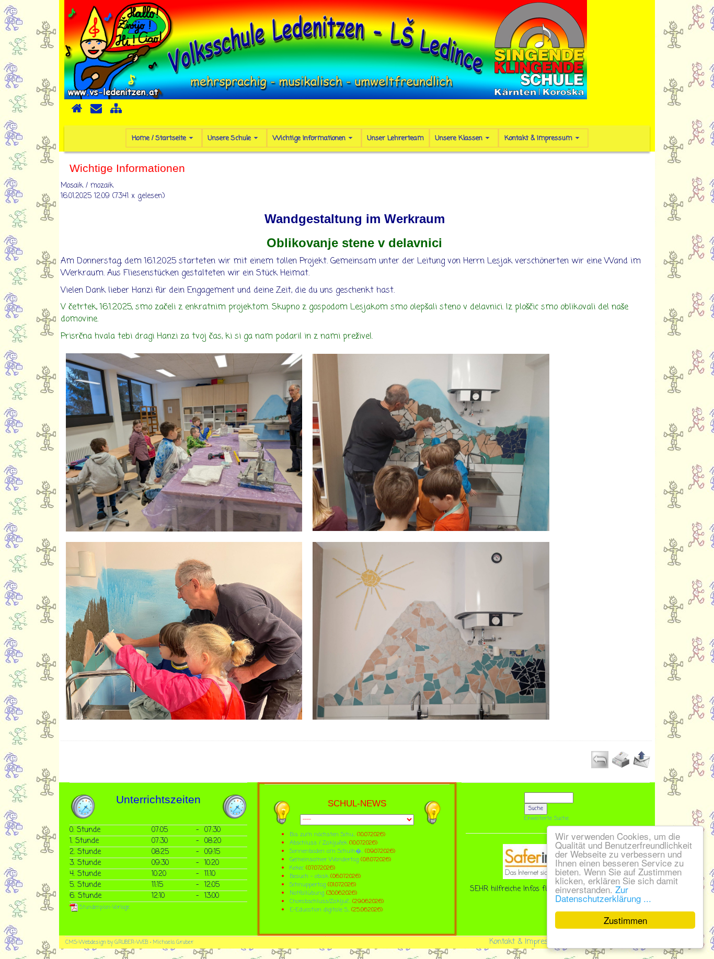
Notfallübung (307, 892)
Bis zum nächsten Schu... (322, 834)
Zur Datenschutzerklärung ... (603, 894)
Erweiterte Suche (546, 818)
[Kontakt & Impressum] (96, 111)
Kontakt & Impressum (525, 942)
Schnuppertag (308, 884)
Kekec (298, 867)
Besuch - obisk (309, 876)
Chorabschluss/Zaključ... (320, 901)
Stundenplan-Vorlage (104, 907)
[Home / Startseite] (77, 111)
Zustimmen (625, 920)
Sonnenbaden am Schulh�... (326, 851)
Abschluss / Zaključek (318, 842)
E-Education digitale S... (319, 909)
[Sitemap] (116, 111)
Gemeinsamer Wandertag (325, 859)
